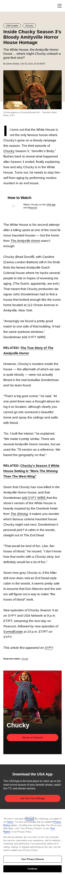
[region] (32, 842)
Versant (30, 818)
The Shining (19, 514)
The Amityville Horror (25, 240)
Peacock (32, 207)
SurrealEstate (13, 631)
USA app (51, 204)
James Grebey (12, 64)
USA (7, 6)
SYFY (49, 647)
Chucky (8, 151)
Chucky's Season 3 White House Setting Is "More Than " (31, 471)
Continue (32, 868)
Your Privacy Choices (32, 859)
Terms (10, 822)
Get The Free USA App (32, 798)
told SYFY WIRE (34, 497)
